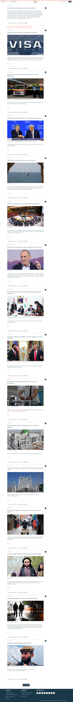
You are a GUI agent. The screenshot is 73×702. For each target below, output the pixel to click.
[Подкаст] (54, 693)
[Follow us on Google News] (37, 693)
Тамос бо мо (8, 698)
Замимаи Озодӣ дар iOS (25, 694)
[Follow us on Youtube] (42, 693)
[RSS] (51, 693)
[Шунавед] (67, 1)
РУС (61, 1)
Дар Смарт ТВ (23, 696)
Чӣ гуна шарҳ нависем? (10, 696)
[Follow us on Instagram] (44, 693)
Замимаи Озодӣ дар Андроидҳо (26, 692)
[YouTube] (64, 1)
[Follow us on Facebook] (40, 693)
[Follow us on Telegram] (49, 693)
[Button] (12, 23)
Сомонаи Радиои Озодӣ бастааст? (12, 694)
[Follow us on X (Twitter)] (47, 693)
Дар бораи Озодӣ (9, 692)
